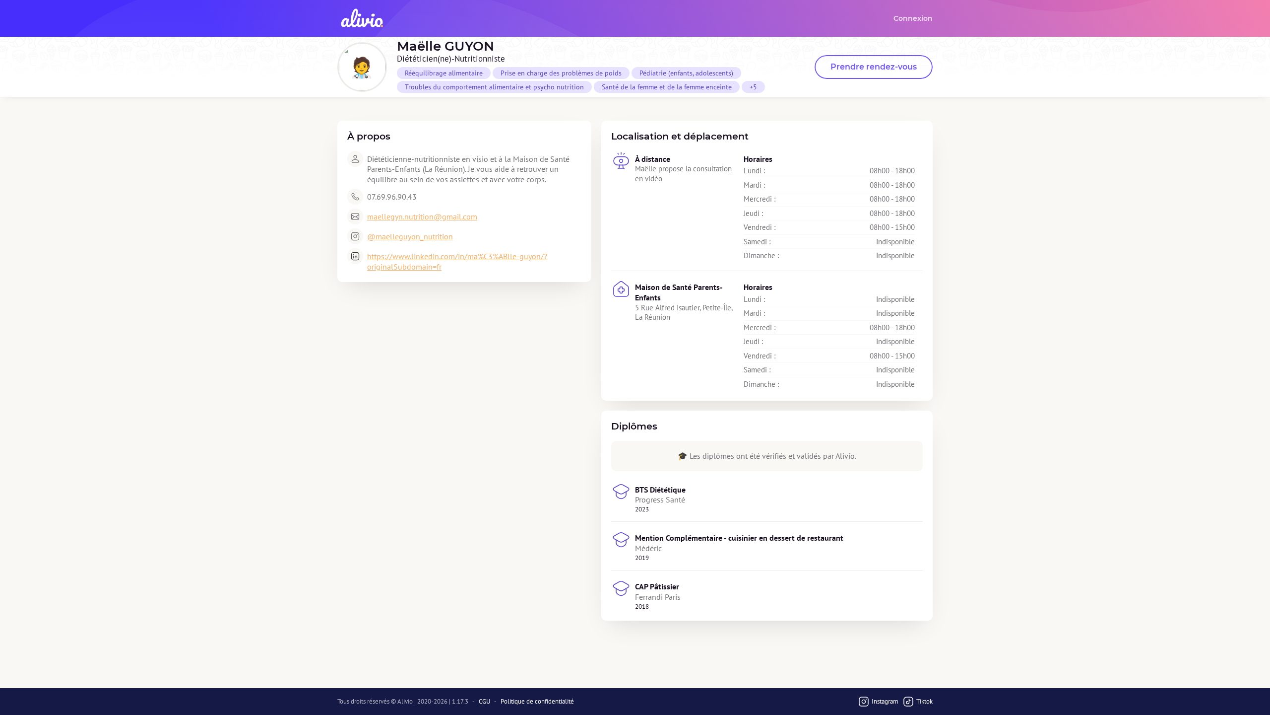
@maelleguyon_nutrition (410, 236)
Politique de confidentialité (537, 702)
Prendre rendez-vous (873, 67)
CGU (484, 702)
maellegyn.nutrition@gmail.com (422, 216)
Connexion (913, 18)
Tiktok (924, 701)
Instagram (885, 701)
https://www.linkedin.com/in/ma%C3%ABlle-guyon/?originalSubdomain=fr (457, 261)
